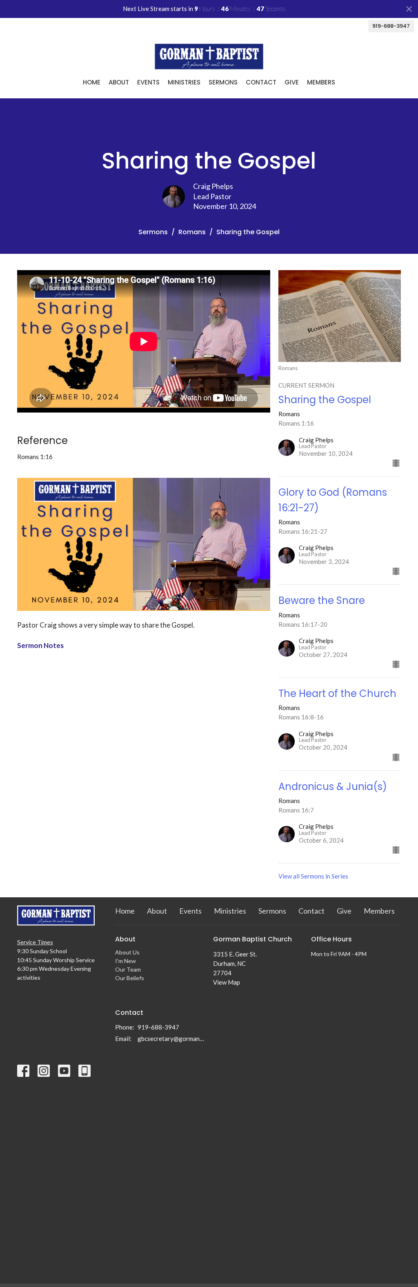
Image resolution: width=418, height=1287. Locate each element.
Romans (192, 232)
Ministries (184, 82)
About (119, 82)
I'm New (125, 960)
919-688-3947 (391, 26)
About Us (127, 952)
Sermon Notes (40, 645)
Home (91, 82)
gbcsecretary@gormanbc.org (171, 1038)
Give (292, 82)
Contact (261, 82)
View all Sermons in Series (313, 876)
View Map (226, 982)
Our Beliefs (129, 977)
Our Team (128, 969)
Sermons (223, 82)
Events (148, 82)
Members (321, 82)
